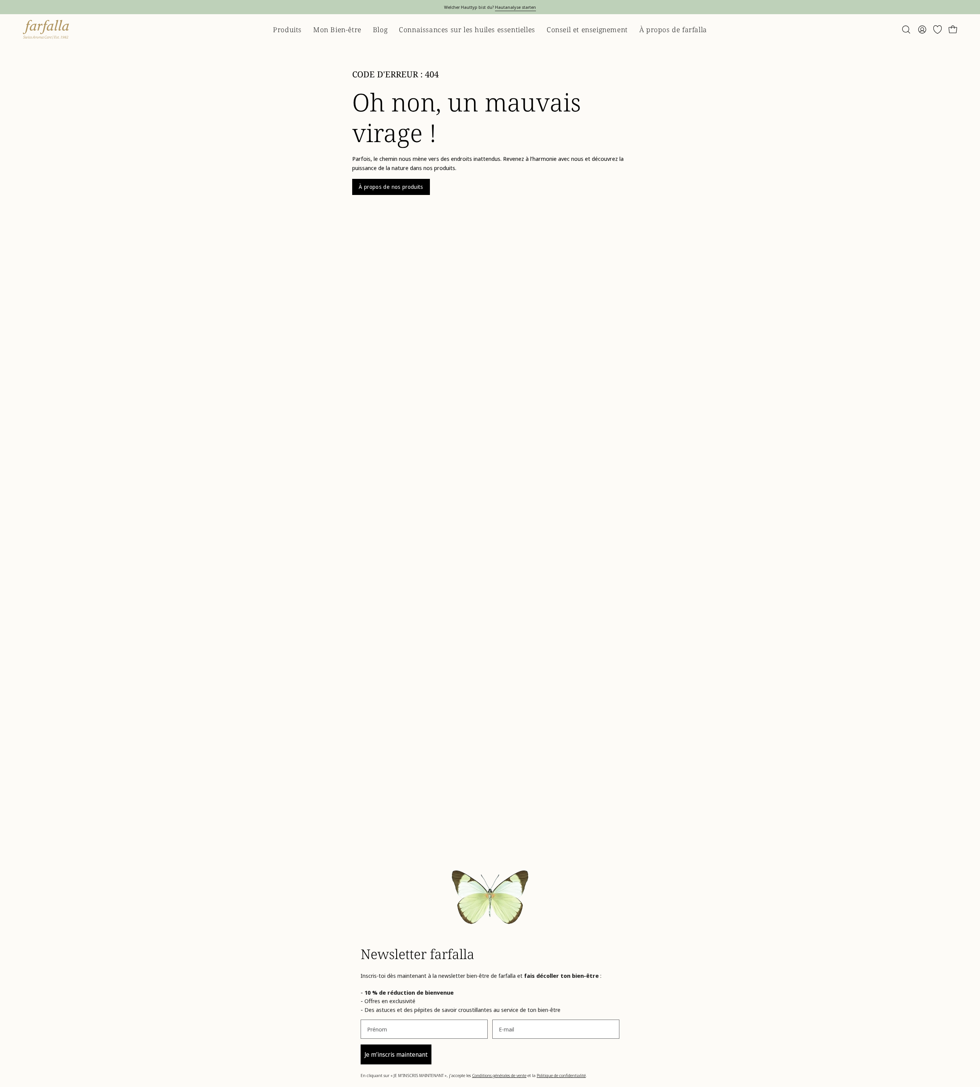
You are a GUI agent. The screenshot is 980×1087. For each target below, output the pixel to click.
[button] (906, 29)
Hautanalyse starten (515, 7)
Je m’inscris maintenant (396, 1054)
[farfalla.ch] (46, 29)
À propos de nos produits (391, 186)
